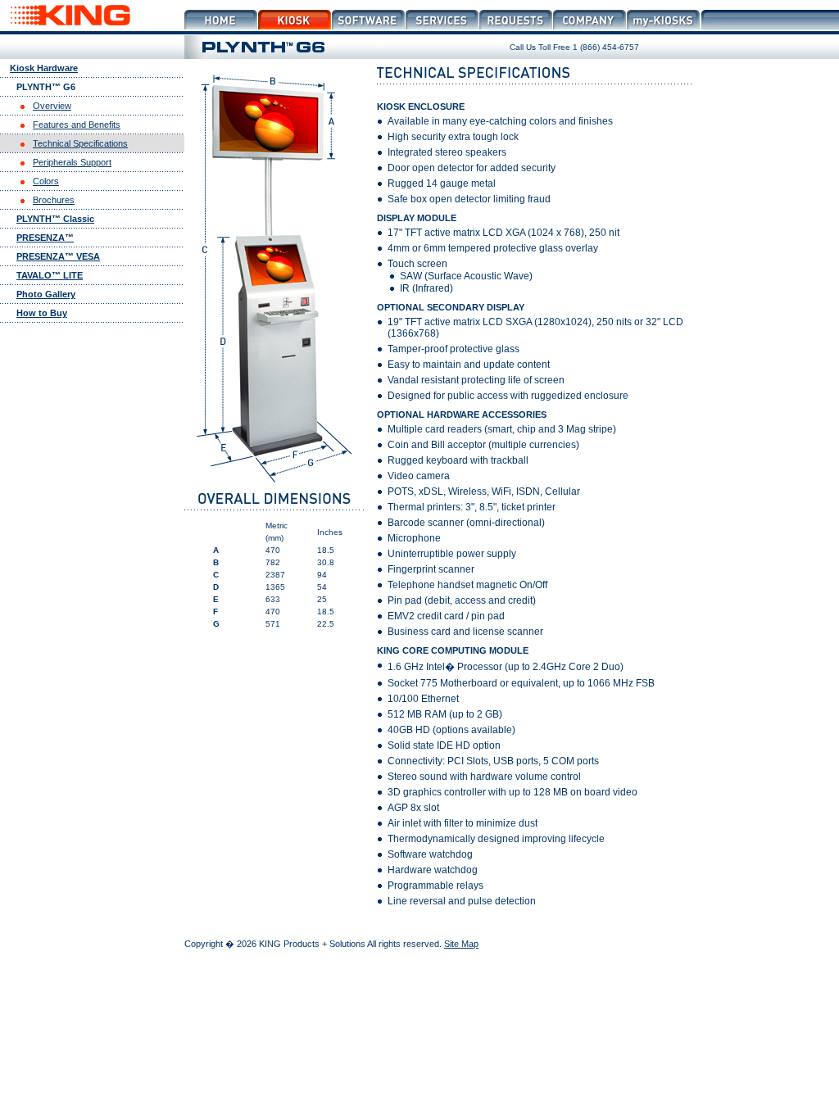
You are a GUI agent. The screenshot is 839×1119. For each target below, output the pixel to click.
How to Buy (41, 313)
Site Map (461, 944)
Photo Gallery (45, 294)
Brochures (54, 200)
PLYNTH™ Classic (55, 219)
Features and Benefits (76, 124)
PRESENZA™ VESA (58, 256)
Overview (52, 106)
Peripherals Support (72, 162)
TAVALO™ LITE (49, 275)
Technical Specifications (80, 143)
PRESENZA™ (45, 237)
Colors (46, 181)
